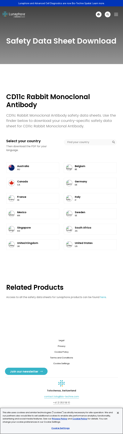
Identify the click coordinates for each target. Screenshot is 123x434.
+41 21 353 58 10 (61, 402)
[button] (99, 14)
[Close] (117, 412)
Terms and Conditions (61, 357)
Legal (61, 340)
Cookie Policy (61, 351)
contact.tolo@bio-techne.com (61, 396)
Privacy (61, 346)
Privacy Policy (59, 418)
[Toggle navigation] (116, 14)
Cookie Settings (60, 428)
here (103, 297)
